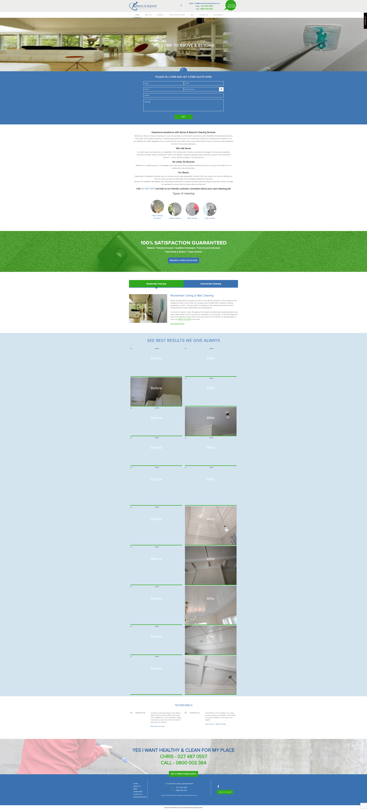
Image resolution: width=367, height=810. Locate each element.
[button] (56, 45)
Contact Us (203, 15)
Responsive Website (171, 807)
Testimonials (218, 15)
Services (160, 15)
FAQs (192, 15)
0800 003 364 (184, 319)
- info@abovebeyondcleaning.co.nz (206, 3)
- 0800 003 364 (189, 763)
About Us (148, 15)
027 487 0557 (148, 188)
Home (137, 15)
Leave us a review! (225, 792)
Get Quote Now (177, 323)
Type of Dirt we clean (177, 15)
